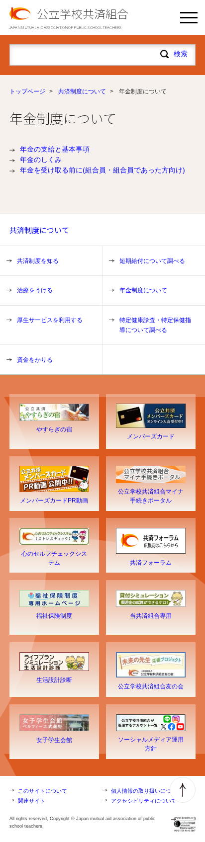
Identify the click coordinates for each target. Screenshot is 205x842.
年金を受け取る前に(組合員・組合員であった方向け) (102, 170)
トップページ (27, 91)
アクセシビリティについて (144, 801)
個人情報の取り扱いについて (146, 791)
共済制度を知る (38, 260)
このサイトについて (42, 791)
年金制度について (143, 290)
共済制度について (82, 91)
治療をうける (35, 290)
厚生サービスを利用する (50, 320)
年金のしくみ (41, 160)
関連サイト (31, 801)
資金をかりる (35, 359)
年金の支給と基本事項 (55, 149)
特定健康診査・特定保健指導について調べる (155, 325)
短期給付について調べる (152, 260)
